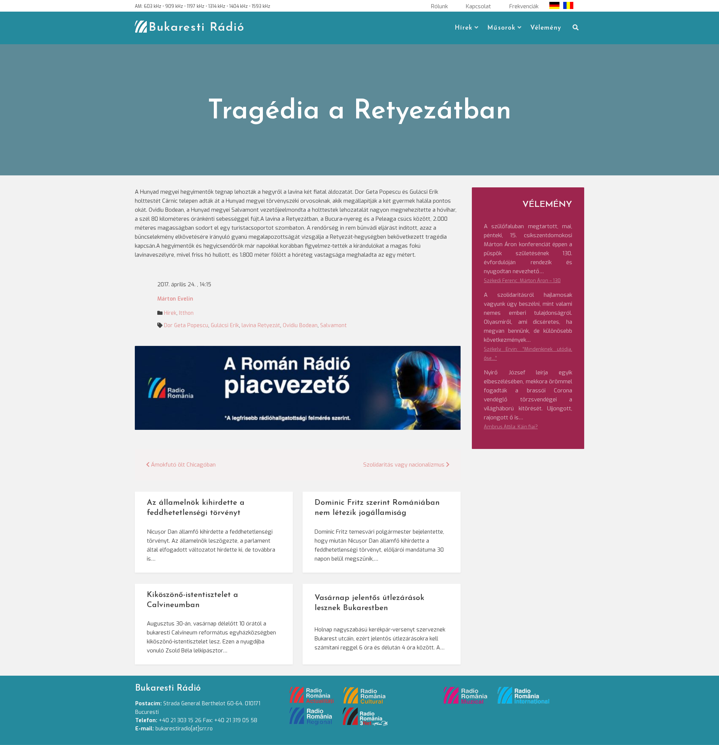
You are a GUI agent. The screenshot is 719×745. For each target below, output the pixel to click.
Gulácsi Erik (225, 325)
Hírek (463, 28)
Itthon (186, 313)
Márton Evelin (175, 298)
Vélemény (545, 28)
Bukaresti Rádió (197, 28)
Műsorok (501, 28)
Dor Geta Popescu (186, 325)
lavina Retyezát (261, 325)
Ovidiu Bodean (300, 325)
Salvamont (333, 325)
